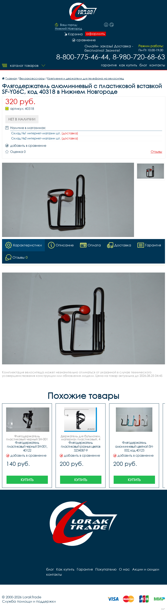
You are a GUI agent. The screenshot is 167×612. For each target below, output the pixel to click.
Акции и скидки (145, 569)
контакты (157, 65)
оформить (95, 34)
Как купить (128, 65)
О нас (124, 569)
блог (143, 65)
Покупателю (105, 569)
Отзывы (156, 152)
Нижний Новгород (68, 28)
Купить (27, 479)
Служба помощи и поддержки (29, 601)
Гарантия (109, 65)
